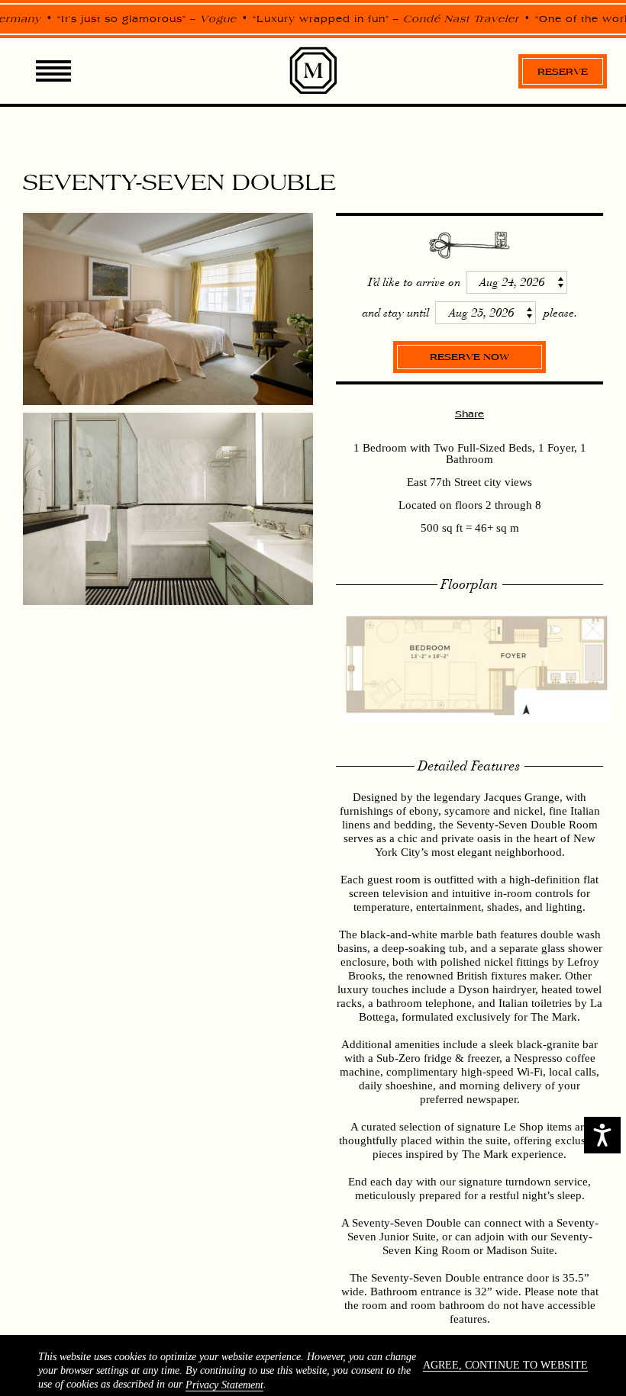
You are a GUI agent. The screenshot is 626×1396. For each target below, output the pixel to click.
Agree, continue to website (505, 1365)
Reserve (562, 71)
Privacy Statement (224, 1385)
